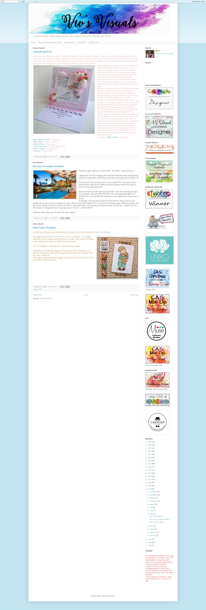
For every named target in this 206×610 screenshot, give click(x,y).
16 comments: (52, 287)
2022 (150, 454)
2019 (149, 464)
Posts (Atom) (46, 299)
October (152, 498)
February (153, 532)
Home (33, 42)
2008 (150, 546)
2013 (149, 483)
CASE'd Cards (94, 42)
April (151, 526)
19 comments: (53, 157)
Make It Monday (39, 149)
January (153, 535)
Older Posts (134, 295)
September (154, 501)
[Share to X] (65, 157)
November (153, 495)
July (151, 507)
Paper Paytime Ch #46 (41, 139)
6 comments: (53, 218)
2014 (149, 480)
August (152, 504)
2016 (149, 473)
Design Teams (69, 42)
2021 (149, 458)
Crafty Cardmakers (40, 146)
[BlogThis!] (63, 157)
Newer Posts (37, 295)
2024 (150, 448)
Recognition (82, 42)
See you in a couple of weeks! (48, 166)
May (151, 514)
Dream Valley (38, 142)
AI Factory (36, 151)
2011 (149, 489)
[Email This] (61, 157)
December (153, 492)
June (151, 511)
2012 (149, 486)
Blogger (112, 596)
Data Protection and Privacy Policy (50, 42)
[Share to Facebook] (67, 157)
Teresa (49, 237)
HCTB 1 (40, 290)
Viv (159, 51)
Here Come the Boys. (103, 232)
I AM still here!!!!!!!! (42, 51)
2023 (150, 451)
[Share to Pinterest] (69, 157)
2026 (150, 442)
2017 (149, 470)
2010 (149, 539)
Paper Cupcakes (112, 137)
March (152, 529)
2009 (150, 543)
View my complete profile (164, 54)
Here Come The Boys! (44, 227)
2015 (149, 476)
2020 (150, 461)
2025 (150, 445)
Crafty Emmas (38, 144)
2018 (149, 467)
